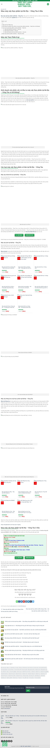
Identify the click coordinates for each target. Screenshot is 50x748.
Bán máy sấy (3, 667)
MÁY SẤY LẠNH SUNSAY (26, 746)
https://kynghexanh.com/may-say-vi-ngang (11, 524)
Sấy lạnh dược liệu (4, 673)
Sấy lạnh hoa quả (12, 673)
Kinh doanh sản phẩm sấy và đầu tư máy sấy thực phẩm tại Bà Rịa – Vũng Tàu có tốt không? (21, 26)
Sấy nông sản (31, 675)
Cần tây (20, 667)
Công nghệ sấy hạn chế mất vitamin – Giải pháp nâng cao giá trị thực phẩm (22, 654)
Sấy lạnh (33, 671)
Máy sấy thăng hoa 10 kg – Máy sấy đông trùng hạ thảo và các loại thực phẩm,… (8, 512)
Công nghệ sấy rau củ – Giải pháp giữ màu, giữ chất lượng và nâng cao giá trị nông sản (24, 625)
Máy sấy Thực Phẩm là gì (7, 24)
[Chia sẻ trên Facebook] (19, 601)
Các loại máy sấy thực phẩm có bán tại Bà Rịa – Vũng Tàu (14, 27)
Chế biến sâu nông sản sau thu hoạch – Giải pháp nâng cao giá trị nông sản (22, 642)
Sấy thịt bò (43, 675)
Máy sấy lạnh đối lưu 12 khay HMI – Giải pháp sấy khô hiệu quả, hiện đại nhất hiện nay (24, 307)
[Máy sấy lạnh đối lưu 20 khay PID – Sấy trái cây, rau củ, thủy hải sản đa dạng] (8, 260)
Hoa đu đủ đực (10, 669)
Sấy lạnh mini (24, 673)
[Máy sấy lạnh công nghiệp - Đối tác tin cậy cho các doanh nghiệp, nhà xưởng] (25, 280)
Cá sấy (16, 667)
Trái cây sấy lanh (37, 677)
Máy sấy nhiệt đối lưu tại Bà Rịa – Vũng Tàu (13, 29)
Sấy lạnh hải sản (18, 673)
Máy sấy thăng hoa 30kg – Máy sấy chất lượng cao (8, 492)
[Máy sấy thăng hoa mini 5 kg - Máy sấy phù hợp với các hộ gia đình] (25, 505)
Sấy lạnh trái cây (19, 675)
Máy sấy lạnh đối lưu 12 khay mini (41, 267)
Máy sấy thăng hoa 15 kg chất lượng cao (41, 492)
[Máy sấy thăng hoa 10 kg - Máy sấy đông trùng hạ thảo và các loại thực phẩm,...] (8, 505)
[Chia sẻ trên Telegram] (33, 601)
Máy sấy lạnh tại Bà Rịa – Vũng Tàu (11, 30)
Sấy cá (8, 671)
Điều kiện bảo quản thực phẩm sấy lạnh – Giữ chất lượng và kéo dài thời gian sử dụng (24, 658)
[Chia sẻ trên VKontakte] (26, 601)
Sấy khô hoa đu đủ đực (26, 671)
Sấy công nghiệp (13, 671)
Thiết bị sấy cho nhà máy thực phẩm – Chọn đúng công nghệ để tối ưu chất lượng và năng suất (26, 621)
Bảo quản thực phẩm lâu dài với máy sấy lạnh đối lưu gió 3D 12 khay (41, 287)
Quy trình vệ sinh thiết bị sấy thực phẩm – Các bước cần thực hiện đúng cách (22, 633)
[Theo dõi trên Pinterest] (11, 741)
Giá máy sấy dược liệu (42, 667)
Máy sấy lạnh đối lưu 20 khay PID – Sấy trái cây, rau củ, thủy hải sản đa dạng (8, 267)
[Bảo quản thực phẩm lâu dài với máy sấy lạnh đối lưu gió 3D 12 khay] (41, 280)
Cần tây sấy (25, 667)
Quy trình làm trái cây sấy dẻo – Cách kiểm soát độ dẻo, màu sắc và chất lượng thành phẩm (25, 629)
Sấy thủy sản (3, 677)
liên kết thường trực (22, 606)
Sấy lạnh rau (38, 673)
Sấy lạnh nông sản (31, 673)
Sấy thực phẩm (9, 677)
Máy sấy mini (38, 669)
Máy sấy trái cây (44, 669)
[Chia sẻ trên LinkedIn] (28, 601)
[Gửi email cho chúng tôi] (9, 741)
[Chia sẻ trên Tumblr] (31, 601)
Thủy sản (19, 677)
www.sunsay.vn (7, 708)
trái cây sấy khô (30, 100)
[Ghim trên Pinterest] (24, 601)
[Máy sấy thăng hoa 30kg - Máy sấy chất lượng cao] (8, 485)
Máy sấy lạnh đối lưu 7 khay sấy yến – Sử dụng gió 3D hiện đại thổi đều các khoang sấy (8, 307)
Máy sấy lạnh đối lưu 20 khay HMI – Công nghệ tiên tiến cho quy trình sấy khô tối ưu (24, 267)
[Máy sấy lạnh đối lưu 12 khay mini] (41, 260)
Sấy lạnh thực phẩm (11, 675)
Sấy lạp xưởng (25, 675)
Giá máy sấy (36, 667)
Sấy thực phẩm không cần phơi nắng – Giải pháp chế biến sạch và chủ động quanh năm (24, 650)
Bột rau (8, 667)
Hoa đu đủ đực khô (18, 669)
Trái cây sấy (31, 677)
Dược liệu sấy (30, 667)
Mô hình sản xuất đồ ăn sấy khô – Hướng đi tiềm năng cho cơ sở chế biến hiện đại (23, 646)
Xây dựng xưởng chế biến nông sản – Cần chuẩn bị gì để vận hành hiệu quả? (22, 638)
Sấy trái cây (15, 677)
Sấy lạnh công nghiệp (44, 671)
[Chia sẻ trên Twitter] (21, 601)
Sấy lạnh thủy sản (4, 675)
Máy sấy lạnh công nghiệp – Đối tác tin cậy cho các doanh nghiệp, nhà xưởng (24, 287)
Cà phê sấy (12, 667)
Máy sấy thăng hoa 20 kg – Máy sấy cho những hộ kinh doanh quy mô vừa (24, 492)
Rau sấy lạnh (3, 671)
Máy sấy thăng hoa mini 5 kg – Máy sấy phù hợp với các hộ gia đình (24, 512)
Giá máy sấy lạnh (4, 669)
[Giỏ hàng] (48, 4)
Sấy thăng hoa (37, 675)
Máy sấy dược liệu (31, 669)
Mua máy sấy (24, 669)
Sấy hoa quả (19, 671)
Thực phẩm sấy (25, 677)
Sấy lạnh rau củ (43, 673)
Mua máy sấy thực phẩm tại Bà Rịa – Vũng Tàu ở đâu (13, 33)
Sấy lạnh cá (38, 671)
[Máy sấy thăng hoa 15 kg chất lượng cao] (41, 485)
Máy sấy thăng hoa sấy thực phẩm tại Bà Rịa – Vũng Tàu (15, 32)
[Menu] (1, 4)
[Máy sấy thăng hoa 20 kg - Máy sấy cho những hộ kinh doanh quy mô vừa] (25, 485)
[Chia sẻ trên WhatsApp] (17, 601)
